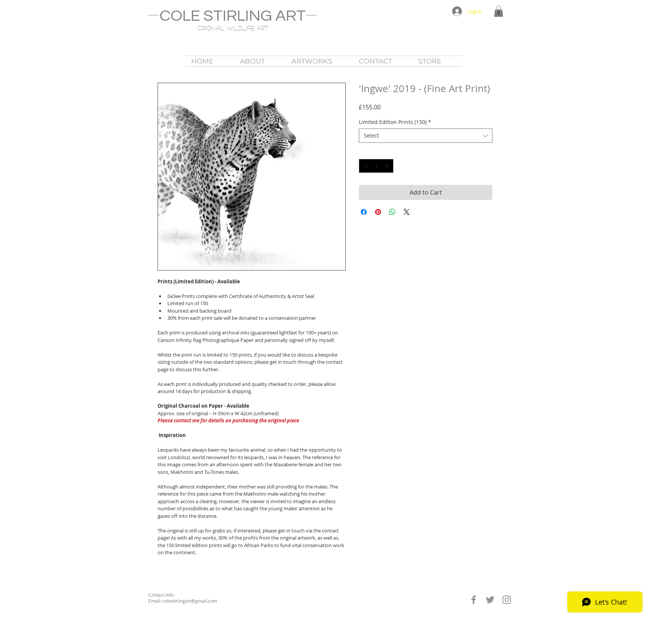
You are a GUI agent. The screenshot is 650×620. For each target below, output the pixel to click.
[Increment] (387, 165)
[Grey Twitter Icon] (490, 599)
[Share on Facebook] (363, 211)
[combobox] (425, 136)
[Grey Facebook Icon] (473, 599)
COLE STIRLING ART (232, 16)
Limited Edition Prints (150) (395, 122)
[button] (498, 11)
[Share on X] (406, 211)
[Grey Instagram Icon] (506, 599)
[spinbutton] (376, 165)
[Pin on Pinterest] (378, 211)
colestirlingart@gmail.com (189, 601)
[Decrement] (364, 165)
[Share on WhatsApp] (392, 211)
